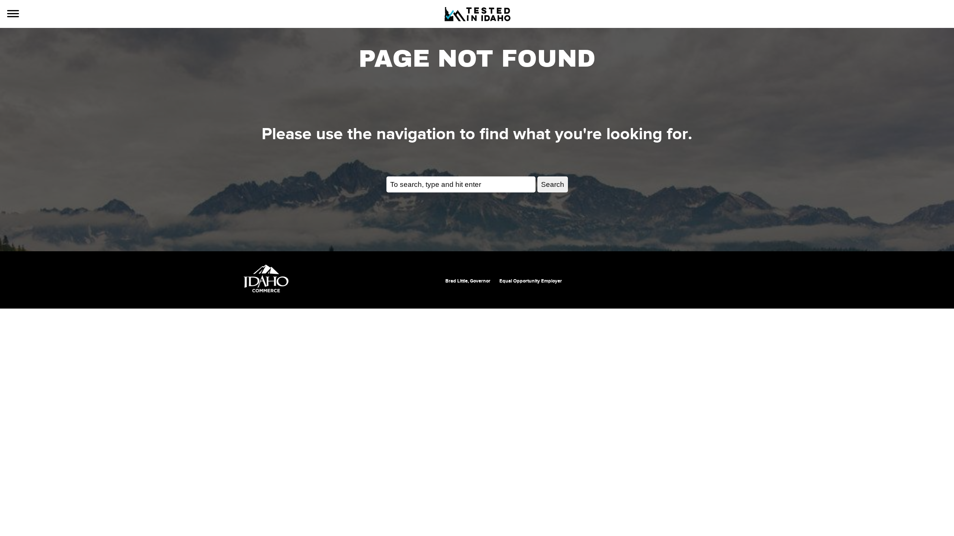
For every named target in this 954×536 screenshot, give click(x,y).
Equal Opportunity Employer (530, 281)
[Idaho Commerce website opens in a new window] (266, 278)
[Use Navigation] (13, 14)
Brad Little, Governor (467, 281)
